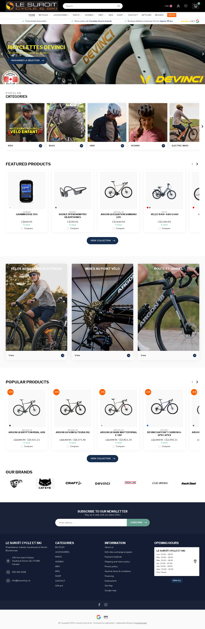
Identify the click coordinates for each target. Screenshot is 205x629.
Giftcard (146, 15)
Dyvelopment (141, 623)
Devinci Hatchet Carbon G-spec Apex (164, 433)
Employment (110, 580)
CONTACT (133, 15)
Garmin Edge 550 (27, 214)
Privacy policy (111, 566)
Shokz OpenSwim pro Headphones (73, 215)
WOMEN (89, 15)
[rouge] (147, 207)
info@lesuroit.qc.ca (21, 580)
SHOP (120, 15)
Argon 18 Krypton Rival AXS (26, 432)
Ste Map (109, 585)
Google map (110, 590)
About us (109, 547)
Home (32, 15)
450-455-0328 (19, 572)
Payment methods (113, 556)
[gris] (56, 207)
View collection (101, 240)
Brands (159, 15)
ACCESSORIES (60, 15)
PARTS (76, 15)
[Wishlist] (185, 6)
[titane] (150, 207)
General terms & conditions (118, 571)
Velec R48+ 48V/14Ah (164, 214)
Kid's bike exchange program (118, 552)
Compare (28, 228)
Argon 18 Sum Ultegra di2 (73, 432)
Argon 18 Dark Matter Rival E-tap (118, 433)
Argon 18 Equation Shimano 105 (119, 215)
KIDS (111, 15)
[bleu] (147, 425)
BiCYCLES (43, 15)
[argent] (102, 425)
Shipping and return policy (117, 561)
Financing (109, 576)
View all (177, 580)
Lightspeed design (124, 623)
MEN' (101, 15)
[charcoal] (10, 425)
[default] (10, 207)
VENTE (171, 15)
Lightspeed (109, 623)
